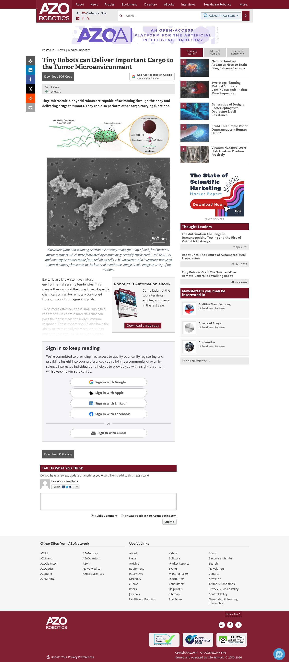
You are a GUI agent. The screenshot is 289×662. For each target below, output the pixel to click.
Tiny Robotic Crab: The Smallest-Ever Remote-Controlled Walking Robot (209, 274)
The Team (175, 599)
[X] (30, 89)
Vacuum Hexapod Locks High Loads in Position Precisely (229, 150)
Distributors (177, 579)
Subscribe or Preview (211, 308)
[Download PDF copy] (30, 60)
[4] (194, 132)
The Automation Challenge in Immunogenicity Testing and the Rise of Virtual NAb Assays (211, 237)
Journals (134, 594)
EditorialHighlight (214, 52)
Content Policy (218, 594)
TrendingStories (191, 52)
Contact (214, 574)
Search (213, 563)
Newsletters (217, 568)
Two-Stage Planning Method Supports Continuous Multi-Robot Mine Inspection (229, 88)
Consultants (177, 584)
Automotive (207, 342)
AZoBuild (46, 574)
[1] (194, 67)
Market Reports (179, 563)
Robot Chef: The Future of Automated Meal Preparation (214, 256)
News (61, 50)
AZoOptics (47, 568)
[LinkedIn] (30, 70)
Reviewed (55, 91)
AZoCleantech (49, 563)
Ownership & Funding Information (223, 601)
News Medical (92, 568)
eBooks (133, 584)
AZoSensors (90, 553)
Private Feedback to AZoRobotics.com (151, 515)
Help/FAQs (176, 589)
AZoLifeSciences (93, 574)
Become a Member (221, 558)
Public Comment (106, 515)
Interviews (136, 574)
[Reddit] (30, 98)
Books (133, 589)
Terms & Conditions (222, 584)
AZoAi (86, 563)
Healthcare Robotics (142, 599)
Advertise (215, 579)
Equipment (136, 568)
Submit (169, 522)
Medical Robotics (79, 50)
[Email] (30, 107)
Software (174, 558)
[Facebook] (30, 79)
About (133, 553)
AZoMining (47, 579)
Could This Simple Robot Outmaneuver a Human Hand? (230, 129)
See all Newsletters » (196, 361)
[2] (194, 89)
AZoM (44, 553)
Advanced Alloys (210, 323)
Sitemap (174, 594)
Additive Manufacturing (215, 304)
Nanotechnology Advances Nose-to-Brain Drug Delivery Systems (229, 64)
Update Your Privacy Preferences (72, 657)
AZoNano (46, 558)
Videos (173, 553)
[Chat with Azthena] (279, 654)
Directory (135, 579)
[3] (194, 111)
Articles (134, 563)
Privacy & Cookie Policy (223, 589)
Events (173, 568)
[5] (194, 154)
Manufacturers (179, 574)
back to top (232, 614)
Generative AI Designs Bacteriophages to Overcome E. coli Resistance (228, 109)
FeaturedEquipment (237, 52)
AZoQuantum (91, 558)
